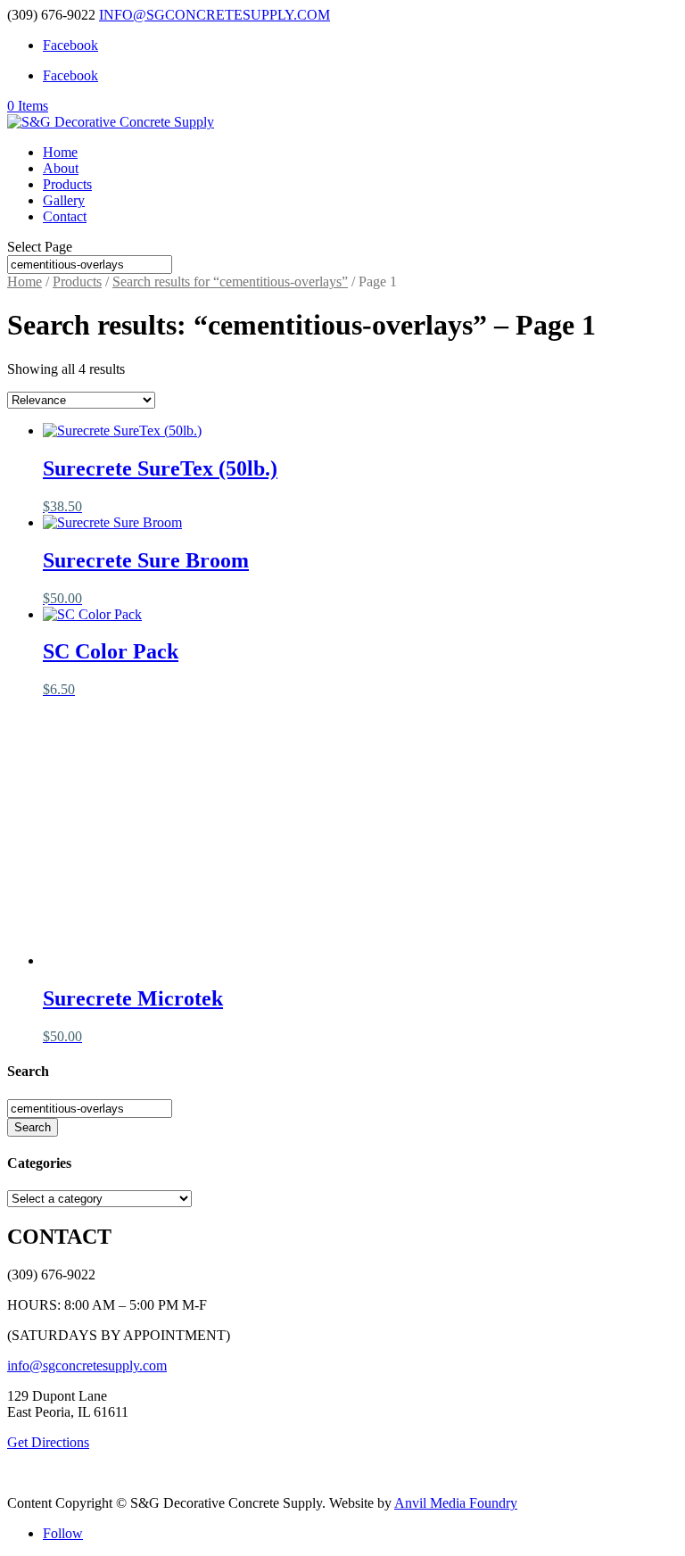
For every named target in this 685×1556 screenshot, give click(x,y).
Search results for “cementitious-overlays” (230, 281)
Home (60, 152)
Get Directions (48, 1442)
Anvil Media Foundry (455, 1502)
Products (67, 184)
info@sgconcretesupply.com (87, 1365)
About (60, 168)
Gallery (64, 200)
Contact (65, 216)
